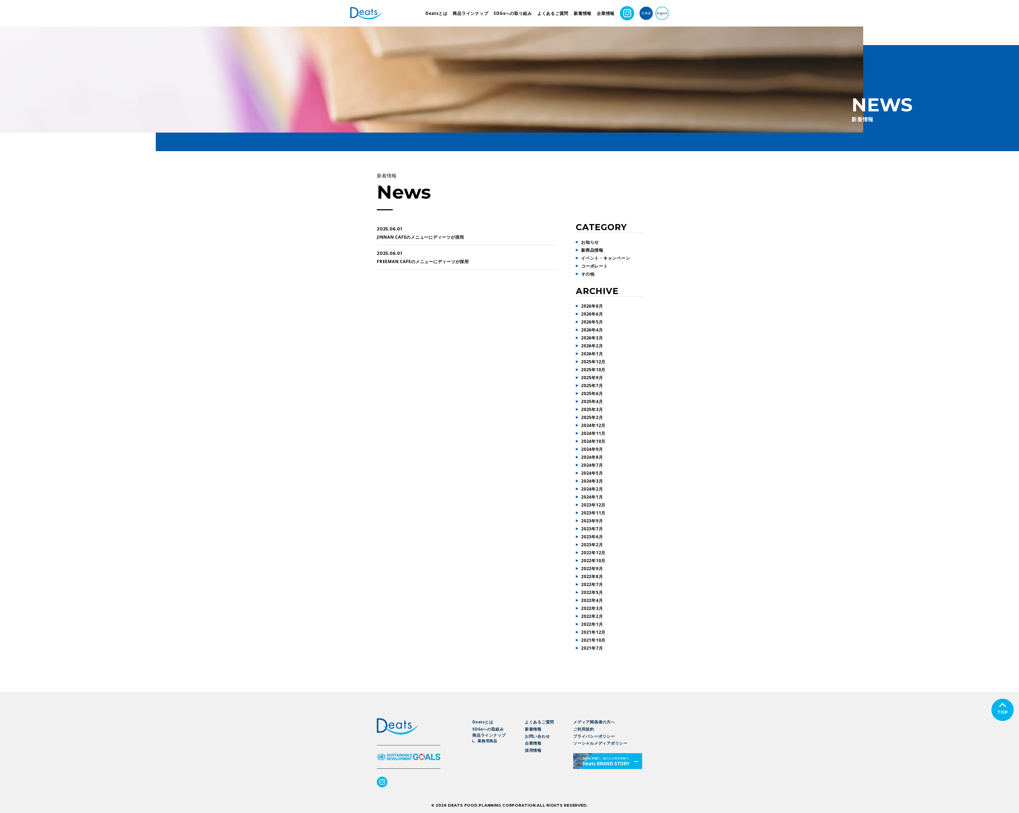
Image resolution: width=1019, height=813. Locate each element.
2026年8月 (592, 306)
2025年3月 (592, 409)
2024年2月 (592, 489)
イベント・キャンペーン (605, 258)
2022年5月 (592, 592)
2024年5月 (592, 473)
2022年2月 (592, 616)
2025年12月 (593, 362)
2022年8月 (592, 576)
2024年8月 (592, 457)
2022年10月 (593, 560)
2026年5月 (592, 322)
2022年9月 (592, 568)
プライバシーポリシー (594, 736)
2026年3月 (592, 338)
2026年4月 (592, 330)
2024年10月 (593, 441)
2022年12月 (593, 553)
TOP (1002, 712)
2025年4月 (592, 401)
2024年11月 (593, 433)
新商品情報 (592, 250)
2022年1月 (592, 624)
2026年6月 (592, 314)
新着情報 (582, 13)
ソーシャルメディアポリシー (600, 743)
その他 (587, 274)
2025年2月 (592, 417)
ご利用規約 (583, 729)
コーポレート (594, 266)
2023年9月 (592, 521)
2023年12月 (593, 505)
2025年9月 (592, 378)
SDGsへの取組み (488, 729)
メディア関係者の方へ (594, 721)
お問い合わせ (537, 736)
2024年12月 (593, 425)
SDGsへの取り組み (513, 13)
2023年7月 (592, 529)
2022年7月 (592, 584)
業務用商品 (487, 740)
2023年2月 (592, 545)
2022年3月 (592, 608)
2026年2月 (592, 346)
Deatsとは (436, 13)
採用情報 (533, 750)
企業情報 (606, 13)
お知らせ (590, 242)
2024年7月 (592, 465)
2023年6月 (592, 537)
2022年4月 (592, 600)
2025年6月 (592, 393)
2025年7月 (592, 385)
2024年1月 (592, 497)
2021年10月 (593, 640)
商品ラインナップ (470, 13)
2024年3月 (592, 481)
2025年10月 (593, 370)
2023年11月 (593, 513)
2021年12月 (593, 632)
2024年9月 (592, 449)
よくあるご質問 (552, 13)
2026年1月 (592, 354)
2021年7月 (592, 648)
